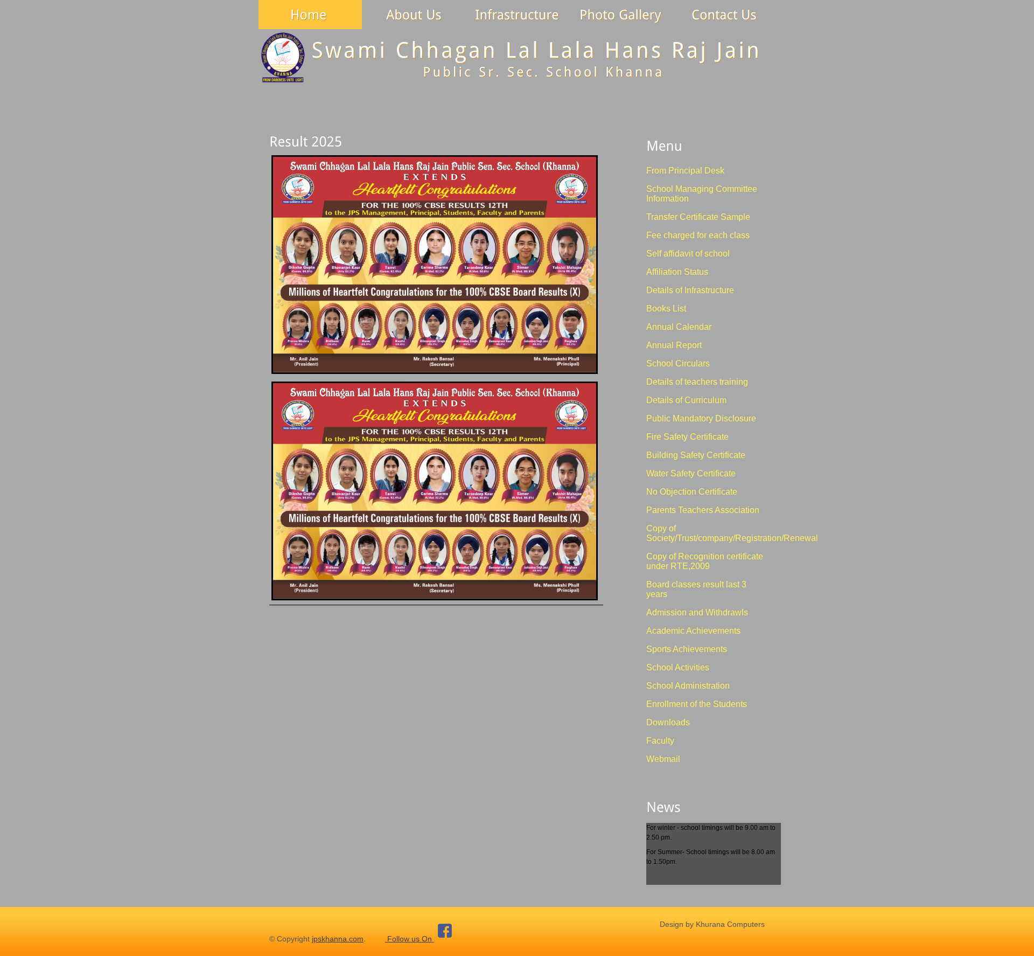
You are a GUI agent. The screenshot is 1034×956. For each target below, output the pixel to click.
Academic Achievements (693, 630)
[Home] (310, 14)
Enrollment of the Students (696, 704)
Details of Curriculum (686, 400)
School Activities (677, 667)
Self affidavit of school (688, 253)
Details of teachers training (697, 381)
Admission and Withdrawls (697, 612)
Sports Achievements (686, 649)
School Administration (688, 685)
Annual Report (674, 345)
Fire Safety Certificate (687, 436)
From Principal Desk (685, 170)
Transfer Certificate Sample (698, 216)
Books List (666, 308)
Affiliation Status (677, 271)
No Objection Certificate (691, 491)
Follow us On (409, 938)
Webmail (663, 759)
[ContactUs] (724, 14)
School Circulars (678, 363)
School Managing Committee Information (701, 193)
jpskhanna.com (338, 938)
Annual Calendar (678, 326)
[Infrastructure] (517, 14)
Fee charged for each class (698, 235)
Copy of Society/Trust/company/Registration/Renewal (732, 533)
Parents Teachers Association (702, 510)
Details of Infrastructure (690, 290)
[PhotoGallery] (620, 14)
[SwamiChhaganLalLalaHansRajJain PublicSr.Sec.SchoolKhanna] (517, 58)
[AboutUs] (413, 14)
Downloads (668, 722)
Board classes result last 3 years (696, 589)
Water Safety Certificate (691, 473)
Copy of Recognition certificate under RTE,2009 (704, 561)
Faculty (660, 740)
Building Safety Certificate (695, 455)
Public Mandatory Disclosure (701, 418)
